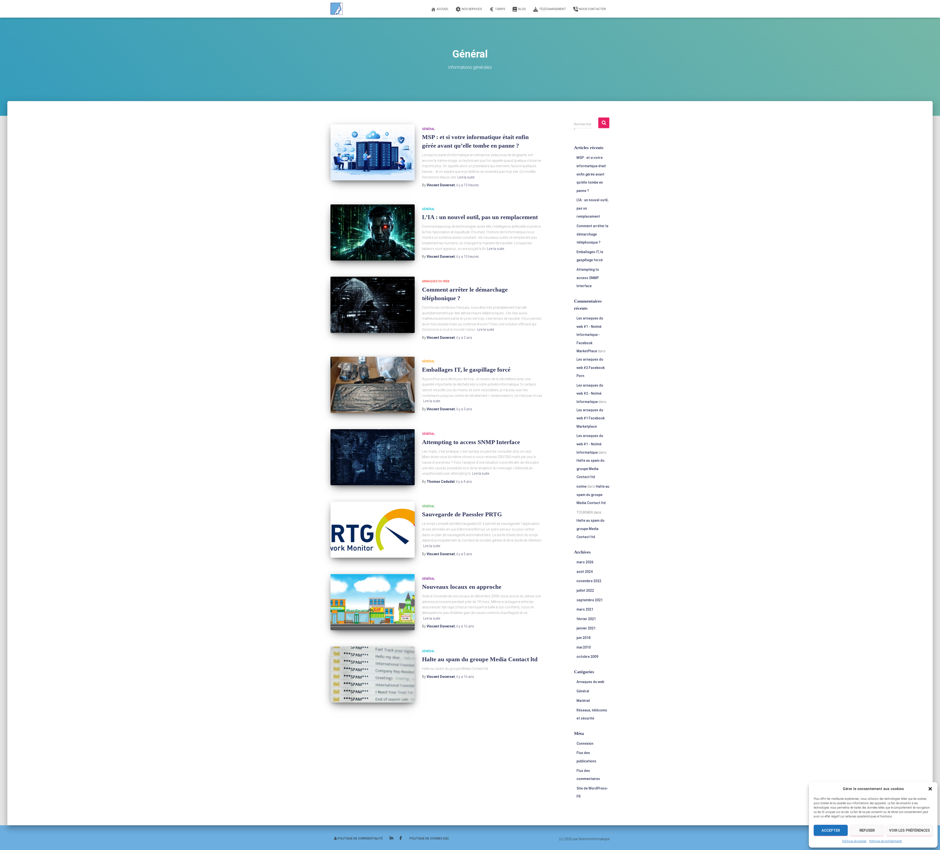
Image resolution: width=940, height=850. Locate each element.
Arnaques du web (435, 281)
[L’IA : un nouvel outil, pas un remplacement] (372, 232)
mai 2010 (583, 647)
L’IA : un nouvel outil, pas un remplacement (480, 217)
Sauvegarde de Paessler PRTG (462, 514)
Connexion (584, 743)
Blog (522, 9)
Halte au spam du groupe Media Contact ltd (480, 659)
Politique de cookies (854, 841)
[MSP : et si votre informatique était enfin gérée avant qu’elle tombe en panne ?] (372, 152)
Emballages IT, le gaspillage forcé (466, 369)
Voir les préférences (909, 830)
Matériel (583, 701)
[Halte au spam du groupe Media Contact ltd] (372, 675)
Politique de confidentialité (885, 841)
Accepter (831, 830)
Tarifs (500, 9)
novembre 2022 (588, 581)
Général (428, 129)
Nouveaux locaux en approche (461, 586)
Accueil (442, 9)
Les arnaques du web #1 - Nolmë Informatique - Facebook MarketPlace (589, 334)
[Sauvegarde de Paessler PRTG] (372, 530)
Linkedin (391, 838)
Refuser (867, 830)
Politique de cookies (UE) (429, 838)
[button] (930, 788)
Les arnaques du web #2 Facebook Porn (590, 367)
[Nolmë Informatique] (336, 9)
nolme (581, 486)
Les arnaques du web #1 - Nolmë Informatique (589, 444)
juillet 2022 (585, 590)
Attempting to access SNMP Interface (471, 442)
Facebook (401, 838)
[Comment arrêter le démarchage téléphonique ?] (372, 305)
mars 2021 (584, 609)
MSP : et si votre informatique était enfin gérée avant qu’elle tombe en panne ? (591, 174)
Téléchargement (552, 9)
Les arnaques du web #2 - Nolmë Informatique (589, 393)
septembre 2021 (589, 600)
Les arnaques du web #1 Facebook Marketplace (590, 418)
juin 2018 (583, 638)
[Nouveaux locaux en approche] (372, 602)
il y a (467, 185)
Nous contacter (592, 9)
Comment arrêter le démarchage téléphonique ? (592, 234)
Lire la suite (466, 177)
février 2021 (586, 619)
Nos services (472, 9)
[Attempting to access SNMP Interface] (372, 457)
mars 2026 (584, 562)
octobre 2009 (587, 657)
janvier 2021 (586, 628)
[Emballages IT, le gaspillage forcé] (372, 385)
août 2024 (584, 572)
